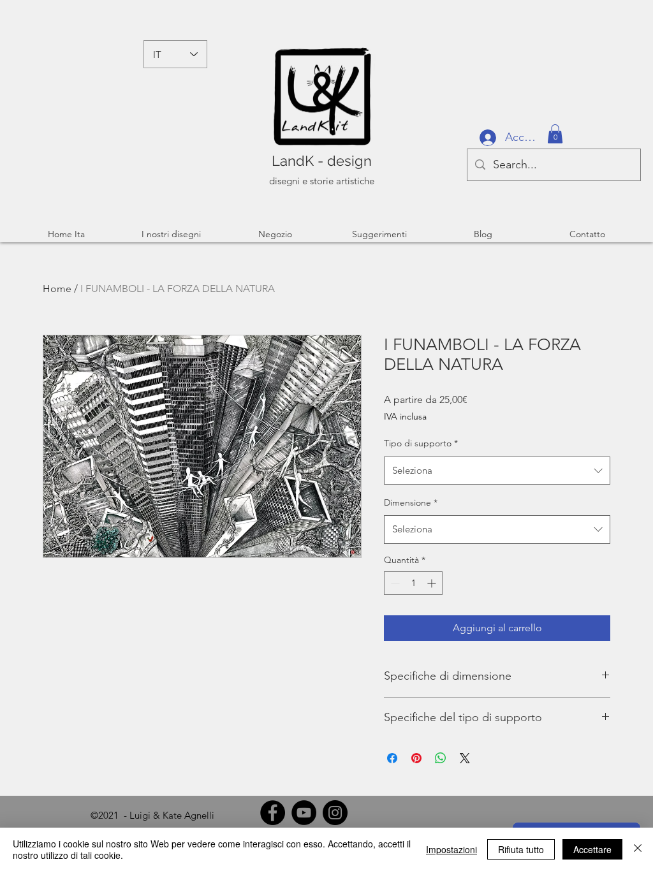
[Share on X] (465, 758)
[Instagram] (335, 812)
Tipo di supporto (421, 443)
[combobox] (497, 471)
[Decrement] (394, 583)
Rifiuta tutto (521, 849)
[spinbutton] (413, 583)
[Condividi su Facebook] (392, 758)
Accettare (592, 849)
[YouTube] (303, 812)
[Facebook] (272, 812)
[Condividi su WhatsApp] (440, 758)
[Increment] (433, 583)
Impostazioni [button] (451, 849)
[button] (555, 133)
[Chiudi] (637, 849)
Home (57, 288)
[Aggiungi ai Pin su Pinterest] (416, 758)
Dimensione (410, 502)
